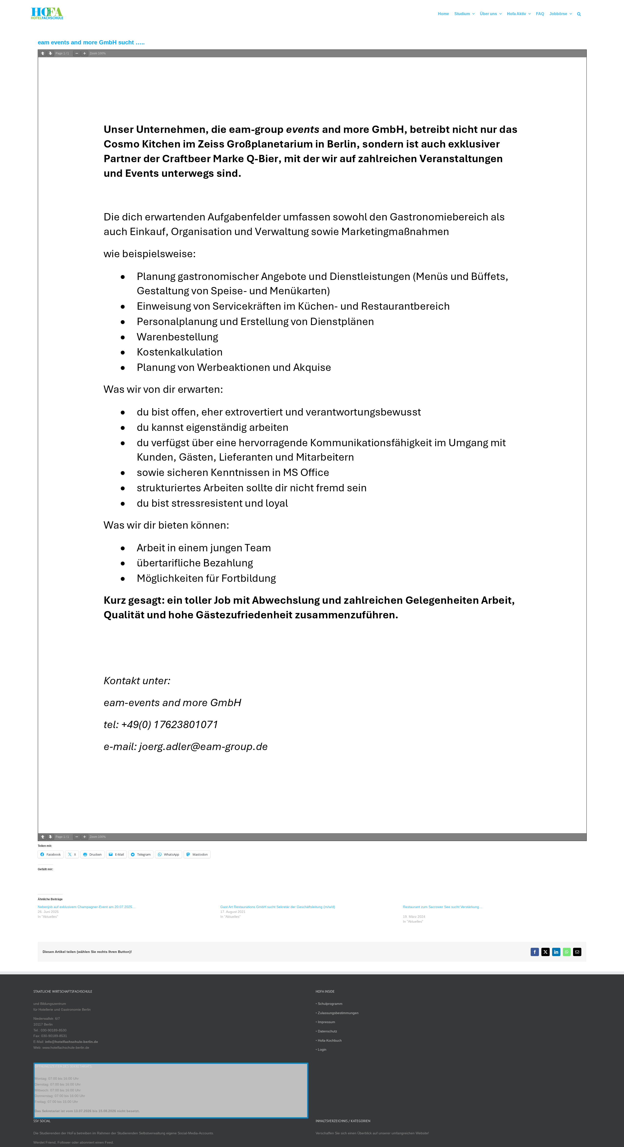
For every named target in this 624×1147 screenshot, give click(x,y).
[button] (579, 13)
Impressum (326, 1022)
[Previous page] (42, 53)
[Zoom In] (84, 53)
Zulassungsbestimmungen (338, 1013)
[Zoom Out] (76, 53)
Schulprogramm (330, 1004)
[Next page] (50, 53)
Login (322, 1049)
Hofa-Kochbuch (330, 1040)
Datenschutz (327, 1031)
